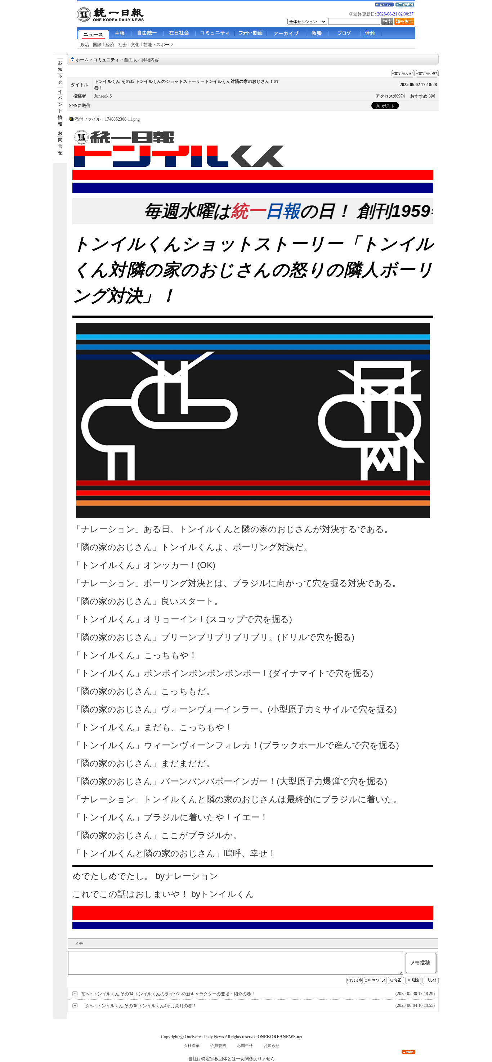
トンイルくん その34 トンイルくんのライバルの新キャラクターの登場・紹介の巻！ (174, 993)
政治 (84, 44)
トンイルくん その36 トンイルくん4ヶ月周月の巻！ (147, 1005)
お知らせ (271, 1046)
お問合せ (245, 1046)
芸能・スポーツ (158, 44)
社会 (122, 44)
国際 (97, 44)
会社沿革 (192, 1046)
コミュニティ (106, 59)
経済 (110, 44)
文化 (135, 44)
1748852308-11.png (122, 119)
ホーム (82, 59)
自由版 (130, 59)
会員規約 (218, 1046)
